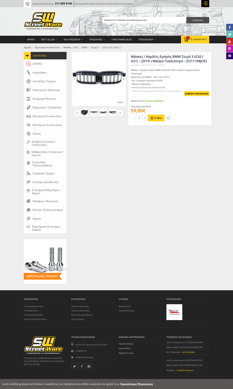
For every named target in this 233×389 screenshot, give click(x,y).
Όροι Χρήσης (77, 319)
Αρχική (27, 47)
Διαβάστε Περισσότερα (196, 93)
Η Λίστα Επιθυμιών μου (35, 319)
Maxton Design (126, 343)
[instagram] (89, 366)
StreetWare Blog (121, 39)
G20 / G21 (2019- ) (111, 47)
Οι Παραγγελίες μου (33, 314)
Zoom (120, 102)
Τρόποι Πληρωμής (80, 306)
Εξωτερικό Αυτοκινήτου (47, 47)
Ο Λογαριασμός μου (34, 306)
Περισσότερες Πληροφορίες (136, 384)
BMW (84, 47)
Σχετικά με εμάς (126, 310)
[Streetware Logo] (43, 21)
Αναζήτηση (197, 20)
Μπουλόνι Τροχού (42, 276)
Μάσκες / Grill (70, 47)
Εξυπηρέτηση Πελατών (82, 314)
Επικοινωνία (125, 306)
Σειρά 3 (95, 47)
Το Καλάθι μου (31, 310)
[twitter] (74, 366)
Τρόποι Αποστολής (80, 310)
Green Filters (125, 348)
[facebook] (81, 366)
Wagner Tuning (126, 353)
